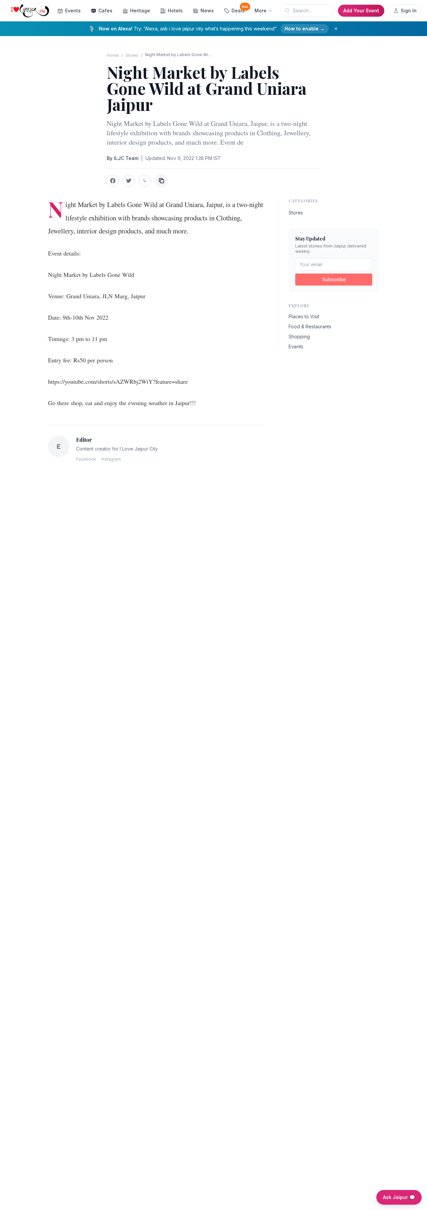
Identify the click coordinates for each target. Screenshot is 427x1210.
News (207, 10)
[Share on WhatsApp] (145, 181)
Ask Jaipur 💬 (399, 1197)
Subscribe (334, 279)
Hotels (175, 10)
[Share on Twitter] (129, 181)
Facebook (86, 459)
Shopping (299, 336)
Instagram (111, 459)
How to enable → (305, 28)
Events (73, 10)
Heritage (140, 10)
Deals (240, 9)
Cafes (105, 10)
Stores (131, 55)
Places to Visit (304, 316)
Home (113, 55)
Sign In (409, 10)
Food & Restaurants (310, 326)
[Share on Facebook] (113, 181)
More (261, 10)
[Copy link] (161, 180)
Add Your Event (361, 10)
